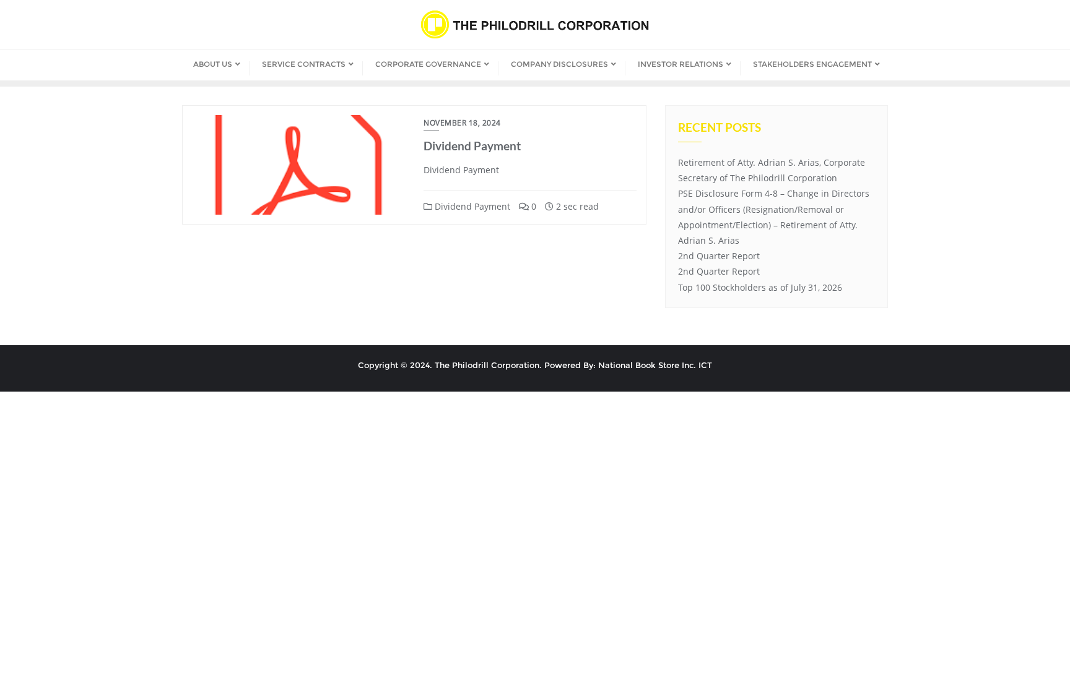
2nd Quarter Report (719, 256)
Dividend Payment (472, 146)
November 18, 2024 (462, 123)
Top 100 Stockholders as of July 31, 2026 (760, 287)
